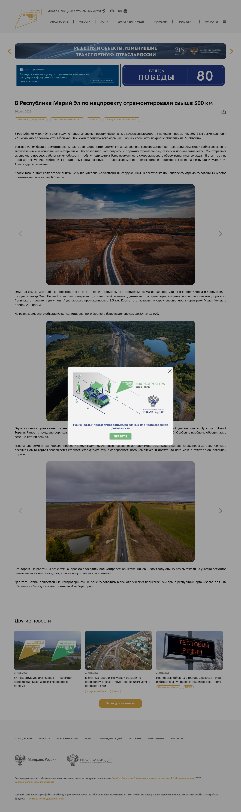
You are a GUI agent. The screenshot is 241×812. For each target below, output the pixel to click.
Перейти (120, 436)
